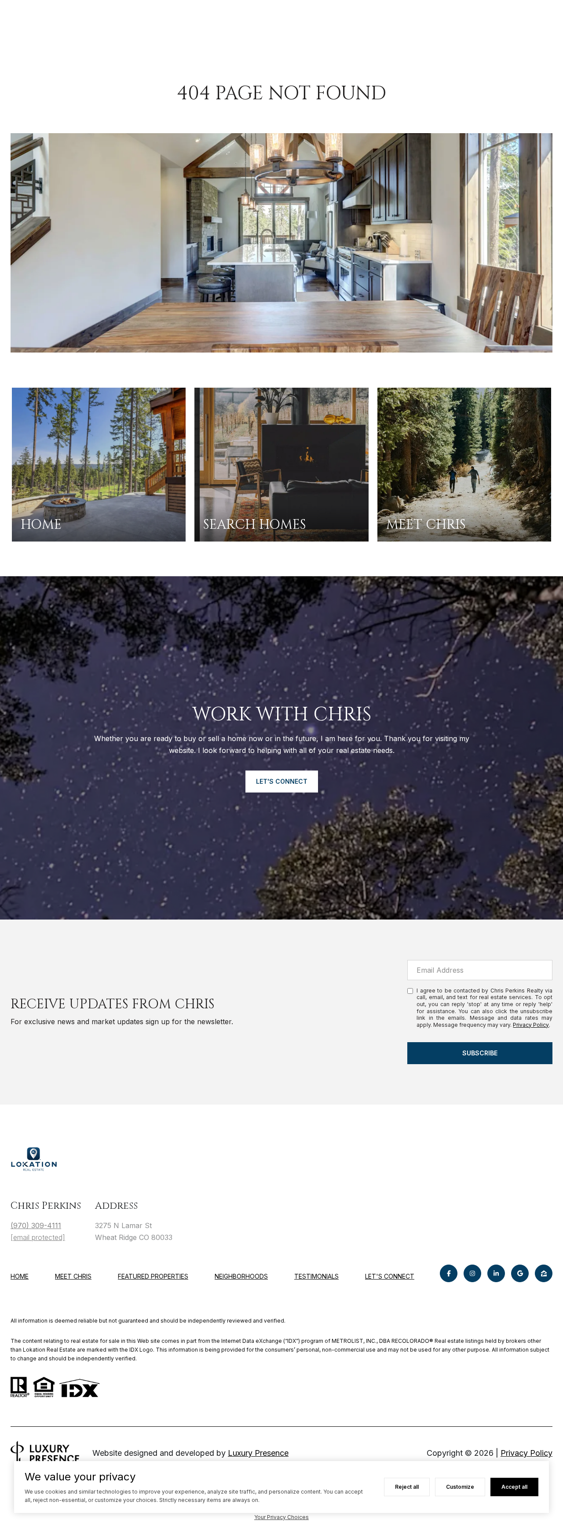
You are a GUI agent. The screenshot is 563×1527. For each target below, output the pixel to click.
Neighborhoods (241, 1276)
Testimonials (316, 1276)
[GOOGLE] (520, 1273)
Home (20, 1276)
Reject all (407, 1486)
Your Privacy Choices (281, 1517)
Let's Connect (389, 1276)
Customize (460, 1486)
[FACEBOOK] (448, 1273)
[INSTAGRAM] (472, 1273)
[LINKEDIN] (496, 1273)
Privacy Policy (531, 1025)
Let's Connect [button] (281, 781)
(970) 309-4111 (36, 1225)
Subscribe (479, 1053)
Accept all (514, 1486)
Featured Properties (153, 1276)
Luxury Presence (258, 1453)
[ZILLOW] (543, 1273)
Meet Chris (73, 1276)
